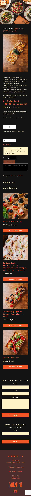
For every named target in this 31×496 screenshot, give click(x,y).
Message (15, 397)
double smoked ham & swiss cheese (14, 118)
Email (15, 390)
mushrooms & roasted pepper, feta (13, 131)
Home (5, 29)
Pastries (11, 29)
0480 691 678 (17, 471)
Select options (15, 230)
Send (15, 415)
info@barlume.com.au (15, 467)
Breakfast (14, 176)
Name (15, 384)
